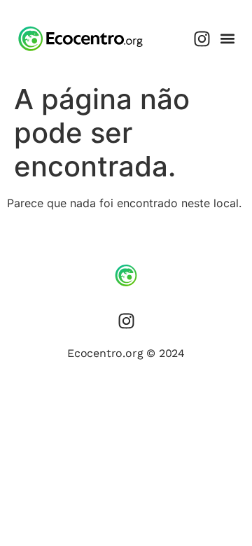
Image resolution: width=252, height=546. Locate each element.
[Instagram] (202, 38)
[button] (227, 38)
